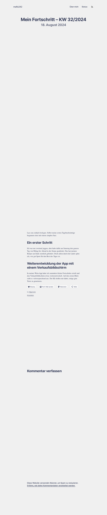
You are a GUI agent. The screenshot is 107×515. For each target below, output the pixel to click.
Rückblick (30, 295)
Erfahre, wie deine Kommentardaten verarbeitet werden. (51, 486)
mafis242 (17, 7)
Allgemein (32, 292)
